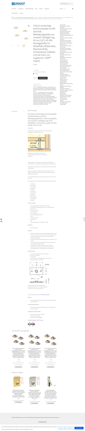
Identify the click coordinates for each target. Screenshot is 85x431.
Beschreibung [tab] (14, 111)
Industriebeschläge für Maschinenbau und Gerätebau (25, 17)
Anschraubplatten (53, 100)
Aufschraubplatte (50, 93)
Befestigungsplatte (36, 93)
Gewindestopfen (36, 104)
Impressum (47, 8)
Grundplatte (54, 97)
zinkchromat (35, 100)
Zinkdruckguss (52, 96)
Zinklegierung (45, 102)
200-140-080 (54, 101)
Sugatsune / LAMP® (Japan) (37, 320)
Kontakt (40, 8)
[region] (42, 427)
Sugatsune (42, 96)
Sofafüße (35, 95)
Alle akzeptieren (79, 428)
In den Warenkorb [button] (18, 366)
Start (14, 17)
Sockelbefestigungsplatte (43, 92)
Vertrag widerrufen (42, 421)
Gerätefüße (47, 96)
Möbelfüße (41, 102)
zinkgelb (44, 100)
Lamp (45, 97)
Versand (21, 13)
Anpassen (61, 428)
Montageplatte (39, 95)
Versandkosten (43, 71)
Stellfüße (48, 100)
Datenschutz (20, 8)
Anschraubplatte (43, 101)
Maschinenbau (35, 97)
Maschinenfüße (49, 97)
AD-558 (50, 102)
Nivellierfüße (41, 97)
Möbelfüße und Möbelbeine (42, 87)
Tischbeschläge (47, 88)
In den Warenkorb (42, 78)
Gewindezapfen (36, 102)
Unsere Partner (15, 13)
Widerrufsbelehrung (29, 8)
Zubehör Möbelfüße (36, 98)
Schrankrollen (43, 98)
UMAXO (47, 98)
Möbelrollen (41, 104)
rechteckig (46, 104)
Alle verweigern (69, 428)
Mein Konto (14, 8)
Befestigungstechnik (46, 95)
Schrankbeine (50, 92)
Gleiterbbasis (51, 98)
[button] (29, 26)
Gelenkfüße (40, 100)
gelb (39, 101)
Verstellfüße (35, 101)
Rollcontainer (49, 101)
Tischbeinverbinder (36, 96)
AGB (36, 8)
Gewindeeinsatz (43, 93)
